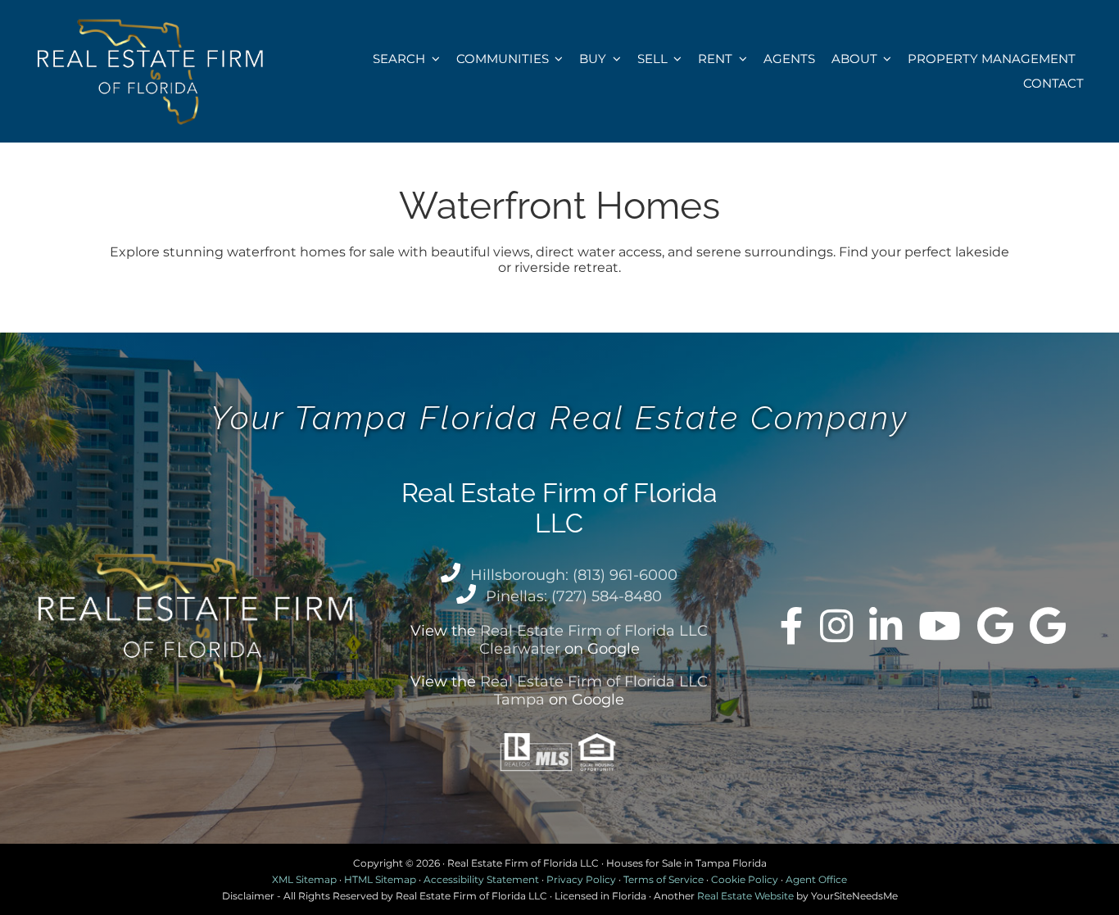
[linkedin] (885, 626)
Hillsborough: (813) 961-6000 (573, 575)
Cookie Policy (744, 879)
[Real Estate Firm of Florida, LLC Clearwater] (995, 626)
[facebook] (792, 626)
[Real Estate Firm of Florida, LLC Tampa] (1048, 626)
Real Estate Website (745, 896)
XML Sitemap (304, 879)
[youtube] (939, 626)
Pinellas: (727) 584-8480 (574, 596)
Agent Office (816, 879)
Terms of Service (663, 879)
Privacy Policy (581, 879)
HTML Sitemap (380, 879)
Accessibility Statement (481, 879)
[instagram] (836, 626)
